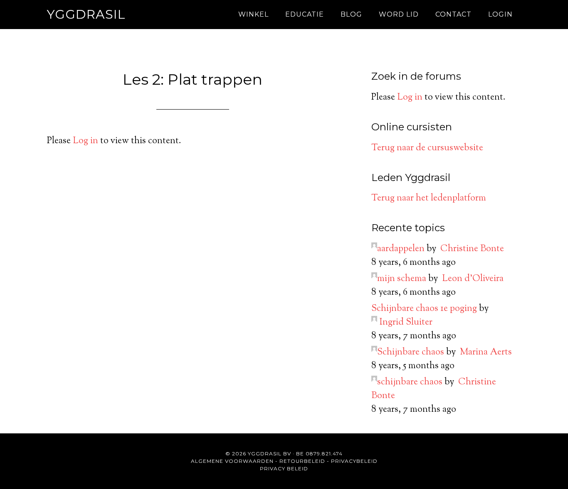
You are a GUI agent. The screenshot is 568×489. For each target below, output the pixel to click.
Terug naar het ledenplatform (428, 198)
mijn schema (401, 279)
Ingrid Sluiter (405, 322)
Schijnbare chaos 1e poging (424, 308)
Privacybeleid (354, 461)
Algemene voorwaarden (232, 461)
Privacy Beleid (284, 468)
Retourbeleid (302, 461)
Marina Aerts (486, 352)
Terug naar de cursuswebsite (427, 148)
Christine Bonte (472, 249)
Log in (85, 141)
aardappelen (401, 249)
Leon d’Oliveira (473, 279)
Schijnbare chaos (410, 352)
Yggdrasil (86, 14)
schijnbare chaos (409, 382)
